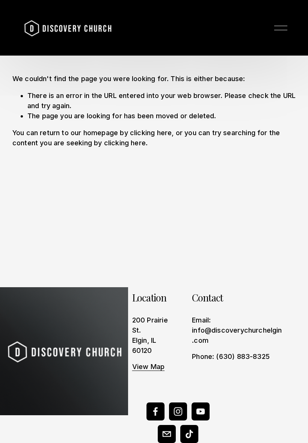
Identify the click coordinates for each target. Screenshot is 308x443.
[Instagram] (178, 411)
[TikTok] (189, 434)
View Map (148, 367)
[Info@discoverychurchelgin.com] (167, 434)
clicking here (151, 133)
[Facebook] (155, 411)
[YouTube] (201, 411)
